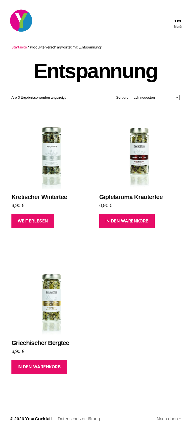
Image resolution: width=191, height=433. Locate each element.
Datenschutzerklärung (79, 418)
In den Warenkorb (127, 220)
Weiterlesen (33, 220)
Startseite (19, 47)
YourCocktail (38, 418)
